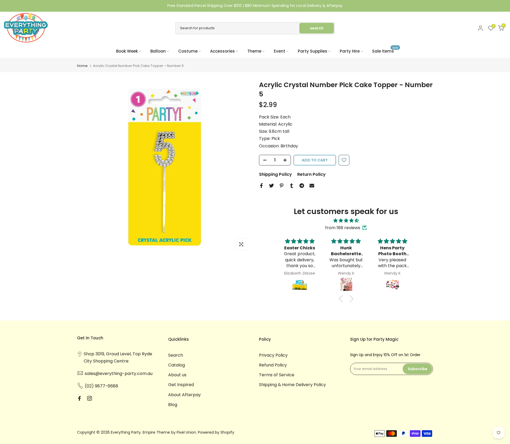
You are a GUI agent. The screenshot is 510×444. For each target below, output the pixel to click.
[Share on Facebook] (261, 185)
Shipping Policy (275, 174)
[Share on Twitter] (271, 185)
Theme (254, 51)
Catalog (176, 365)
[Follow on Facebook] (79, 398)
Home (82, 65)
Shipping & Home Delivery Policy (292, 385)
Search (175, 355)
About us (177, 375)
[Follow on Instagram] (89, 398)
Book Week (127, 51)
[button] (342, 298)
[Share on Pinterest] (281, 185)
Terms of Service (276, 375)
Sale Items (385, 51)
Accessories (222, 51)
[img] (346, 220)
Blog (172, 405)
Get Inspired (181, 385)
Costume (188, 51)
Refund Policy (273, 365)
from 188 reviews (342, 228)
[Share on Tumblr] (291, 185)
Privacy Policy (273, 355)
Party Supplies (312, 51)
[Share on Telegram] (301, 185)
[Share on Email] (311, 185)
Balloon (158, 51)
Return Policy (311, 174)
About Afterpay (184, 395)
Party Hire (350, 51)
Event (279, 51)
